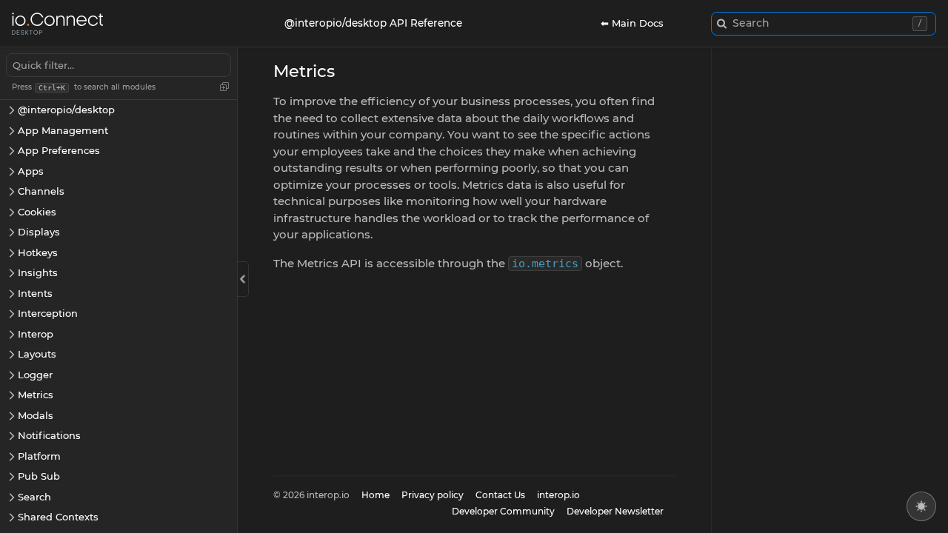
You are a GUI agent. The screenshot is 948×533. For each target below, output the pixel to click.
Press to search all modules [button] (84, 87)
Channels (41, 191)
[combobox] (823, 24)
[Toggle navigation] (243, 279)
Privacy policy (432, 494)
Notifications (49, 435)
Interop (35, 334)
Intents (35, 293)
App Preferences (59, 150)
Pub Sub (39, 476)
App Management (63, 130)
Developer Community (503, 511)
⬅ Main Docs (632, 23)
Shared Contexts (58, 517)
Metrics (35, 394)
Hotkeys (38, 252)
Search (34, 497)
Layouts (37, 354)
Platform (39, 456)
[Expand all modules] (224, 86)
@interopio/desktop (66, 109)
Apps (31, 171)
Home (375, 494)
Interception (48, 313)
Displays (39, 232)
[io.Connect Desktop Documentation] (57, 23)
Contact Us (500, 494)
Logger (35, 375)
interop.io (558, 494)
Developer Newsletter (615, 511)
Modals (35, 415)
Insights (38, 272)
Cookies (37, 212)
